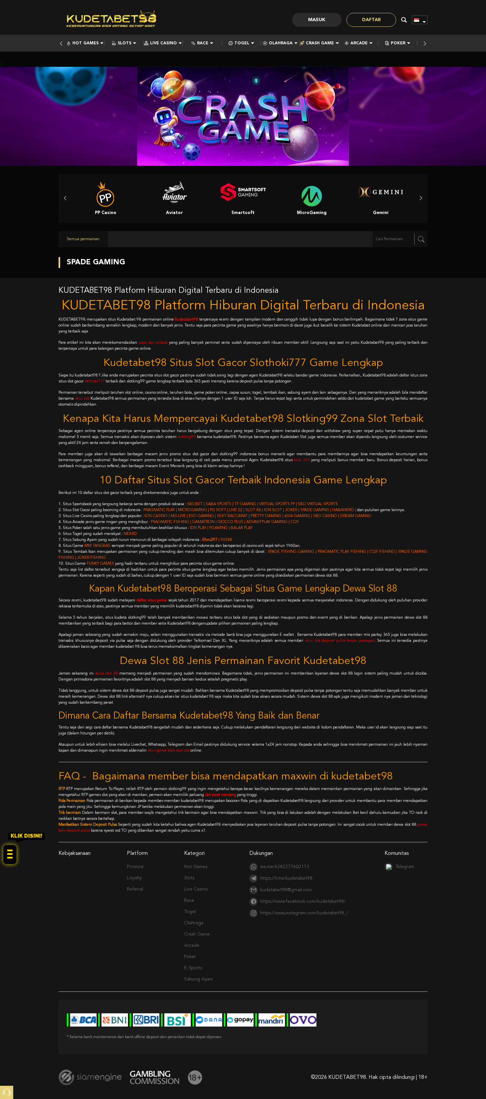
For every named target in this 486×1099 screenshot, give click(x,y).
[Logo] (111, 19)
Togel (241, 43)
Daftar (371, 20)
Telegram (404, 866)
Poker (398, 43)
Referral (135, 889)
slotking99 (187, 437)
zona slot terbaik (153, 343)
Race (202, 43)
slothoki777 (95, 381)
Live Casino (163, 43)
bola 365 (301, 460)
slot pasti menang (220, 795)
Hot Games (85, 43)
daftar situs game (152, 600)
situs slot (82, 399)
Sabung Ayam (198, 979)
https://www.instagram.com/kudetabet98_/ (304, 913)
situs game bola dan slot (168, 751)
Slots (124, 43)
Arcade (359, 43)
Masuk (316, 20)
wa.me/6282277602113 (284, 866)
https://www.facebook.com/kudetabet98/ (302, 901)
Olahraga (281, 43)
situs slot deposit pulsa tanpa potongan (340, 641)
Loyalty (134, 878)
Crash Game (320, 43)
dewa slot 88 (106, 674)
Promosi (135, 866)
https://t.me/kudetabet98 (286, 878)
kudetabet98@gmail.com (286, 890)
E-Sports (193, 968)
